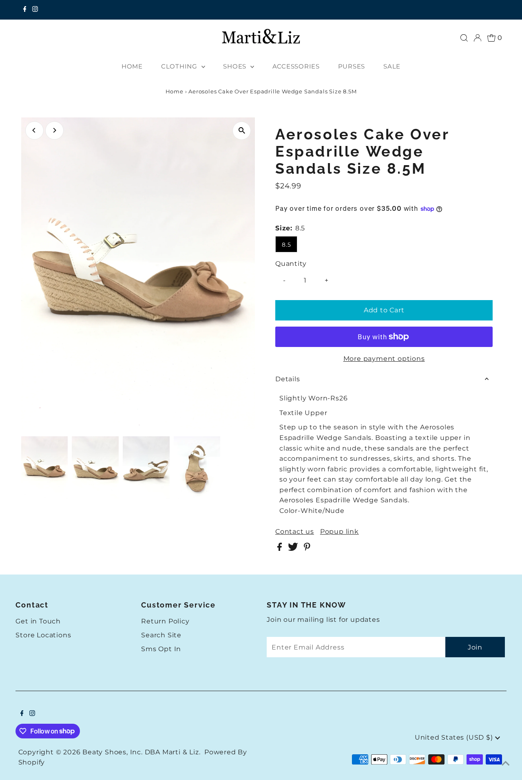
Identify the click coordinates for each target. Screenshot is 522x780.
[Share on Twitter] (294, 548)
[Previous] (34, 130)
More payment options (384, 358)
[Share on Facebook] (280, 548)
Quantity (290, 263)
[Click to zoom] (241, 131)
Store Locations (43, 635)
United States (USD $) (455, 737)
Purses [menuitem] (351, 66)
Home (175, 91)
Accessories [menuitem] (296, 66)
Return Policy (165, 621)
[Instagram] (35, 10)
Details (287, 379)
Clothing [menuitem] (180, 66)
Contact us (294, 531)
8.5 (286, 244)
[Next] (54, 130)
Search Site (161, 635)
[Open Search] (464, 38)
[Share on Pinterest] (307, 548)
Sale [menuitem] (391, 66)
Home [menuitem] (132, 66)
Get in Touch (38, 621)
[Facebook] (25, 10)
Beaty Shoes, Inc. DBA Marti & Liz (140, 752)
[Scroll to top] (506, 764)
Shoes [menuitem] (235, 66)
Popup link (339, 531)
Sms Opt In (161, 649)
